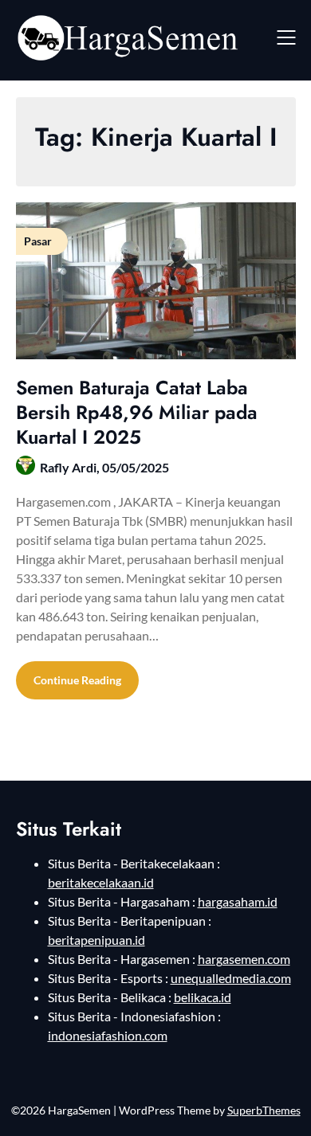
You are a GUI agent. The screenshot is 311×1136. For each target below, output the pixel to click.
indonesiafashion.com (107, 1035)
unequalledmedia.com (231, 977)
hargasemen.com (244, 958)
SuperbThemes (264, 1110)
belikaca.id (202, 997)
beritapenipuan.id (96, 939)
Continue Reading (77, 680)
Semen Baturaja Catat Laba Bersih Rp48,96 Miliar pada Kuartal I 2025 (137, 412)
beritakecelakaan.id (101, 882)
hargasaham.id (238, 901)
